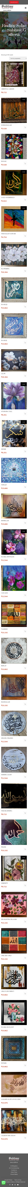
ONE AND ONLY (6, 956)
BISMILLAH (5, 521)
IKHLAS (3, 666)
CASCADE (4, 593)
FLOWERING (5, 269)
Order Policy (14, 1172)
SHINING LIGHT (6, 775)
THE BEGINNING (6, 811)
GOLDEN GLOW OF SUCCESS (11, 1099)
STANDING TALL (6, 411)
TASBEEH (4, 629)
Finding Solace (16, 38)
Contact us (14, 1170)
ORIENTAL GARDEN (7, 89)
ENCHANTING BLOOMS (9, 919)
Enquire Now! (14, 2)
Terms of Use (17, 1180)
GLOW (3, 374)
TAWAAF (4, 485)
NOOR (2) (4, 304)
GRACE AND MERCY (7, 991)
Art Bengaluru (14, 1166)
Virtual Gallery (14, 1174)
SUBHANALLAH (6, 125)
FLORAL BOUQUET (7, 1027)
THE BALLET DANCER (8, 234)
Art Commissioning (14, 1168)
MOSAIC (4, 161)
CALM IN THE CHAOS (8, 1136)
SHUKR (3, 449)
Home (9, 38)
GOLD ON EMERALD (8, 197)
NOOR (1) (4, 340)
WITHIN (3, 1063)
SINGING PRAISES (7, 738)
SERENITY (4, 883)
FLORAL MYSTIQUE (7, 557)
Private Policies (8, 1180)
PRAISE (3, 847)
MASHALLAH (5, 702)
